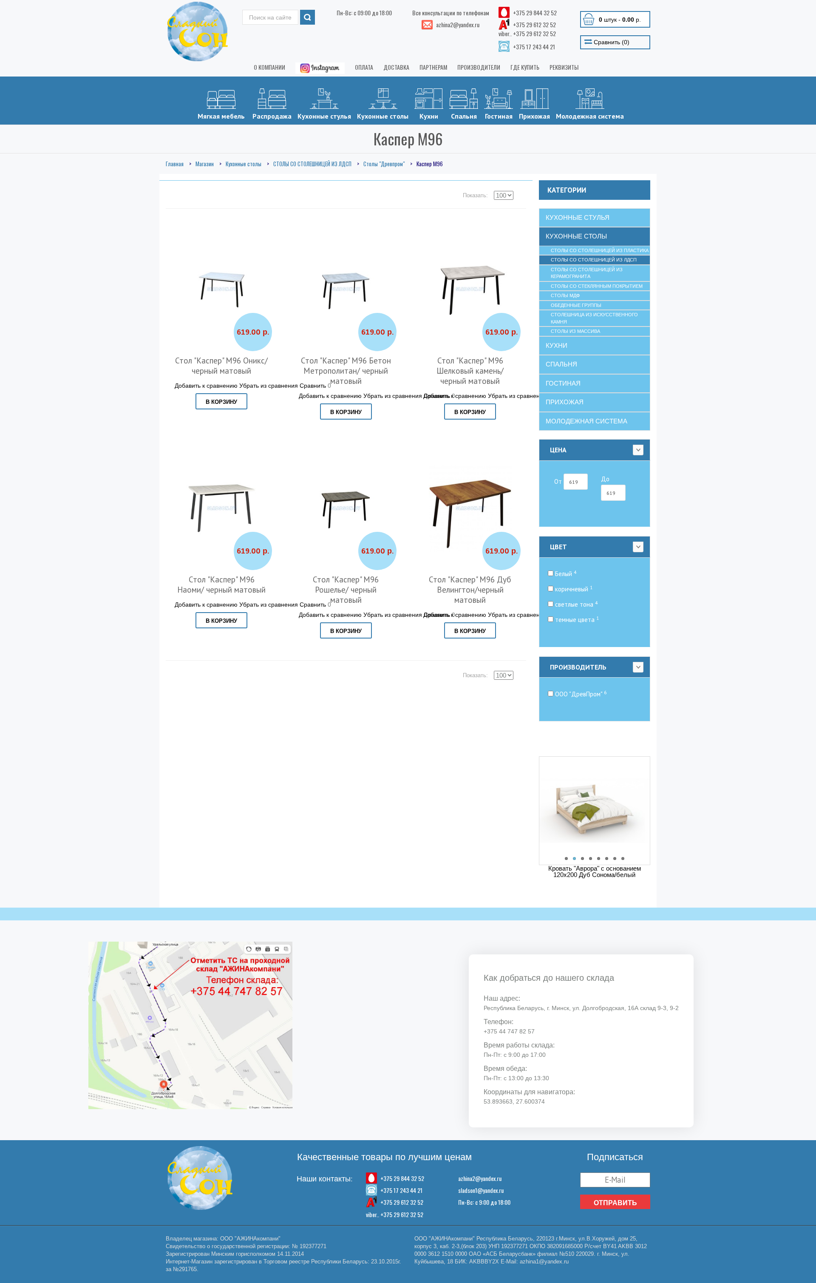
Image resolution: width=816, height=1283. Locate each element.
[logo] (198, 31)
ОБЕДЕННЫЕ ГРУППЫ (576, 305)
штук (620, 19)
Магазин (205, 163)
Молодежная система (590, 116)
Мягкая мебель (221, 116)
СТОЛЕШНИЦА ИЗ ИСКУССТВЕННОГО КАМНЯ (594, 318)
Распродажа (272, 116)
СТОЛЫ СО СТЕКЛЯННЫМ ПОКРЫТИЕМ (597, 286)
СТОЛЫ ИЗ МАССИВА (575, 331)
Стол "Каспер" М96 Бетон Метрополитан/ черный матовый (346, 370)
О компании (269, 66)
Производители (478, 66)
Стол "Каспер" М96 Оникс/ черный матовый (221, 365)
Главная (175, 163)
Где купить (524, 66)
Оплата (364, 66)
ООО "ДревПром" (579, 694)
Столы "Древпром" (384, 163)
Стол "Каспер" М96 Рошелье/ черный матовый (346, 589)
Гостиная (499, 116)
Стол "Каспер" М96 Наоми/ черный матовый (221, 584)
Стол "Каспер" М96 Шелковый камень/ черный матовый (470, 370)
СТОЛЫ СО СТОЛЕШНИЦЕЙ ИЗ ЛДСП (312, 163)
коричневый (572, 589)
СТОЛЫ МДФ (565, 295)
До (605, 479)
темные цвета (576, 619)
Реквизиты (564, 66)
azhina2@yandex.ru (480, 1178)
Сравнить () (610, 42)
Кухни (428, 116)
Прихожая (534, 116)
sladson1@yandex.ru (481, 1190)
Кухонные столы (382, 116)
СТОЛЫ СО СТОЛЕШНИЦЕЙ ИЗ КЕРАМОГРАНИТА (587, 273)
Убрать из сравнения (268, 385)
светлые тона (575, 604)
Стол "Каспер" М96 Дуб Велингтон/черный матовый (470, 589)
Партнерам (433, 66)
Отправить (615, 1202)
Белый (564, 573)
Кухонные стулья (324, 116)
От (559, 481)
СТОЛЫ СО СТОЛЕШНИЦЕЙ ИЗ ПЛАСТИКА (600, 250)
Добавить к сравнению (206, 385)
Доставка (396, 66)
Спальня (464, 116)
